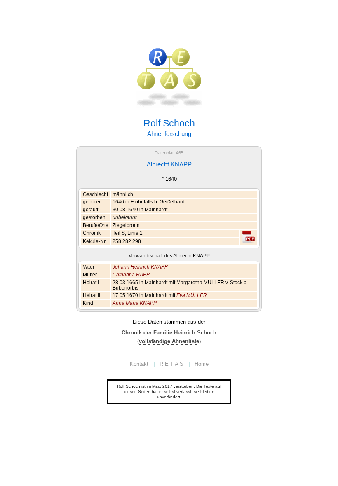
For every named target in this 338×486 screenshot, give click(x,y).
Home (202, 364)
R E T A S (171, 364)
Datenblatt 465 (169, 152)
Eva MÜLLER (191, 295)
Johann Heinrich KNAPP (140, 267)
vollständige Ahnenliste (169, 341)
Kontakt (139, 364)
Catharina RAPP (131, 275)
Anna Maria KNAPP (135, 303)
